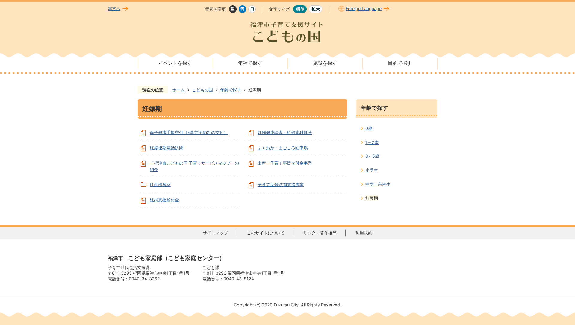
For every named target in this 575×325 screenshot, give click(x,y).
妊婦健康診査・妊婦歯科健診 (285, 132)
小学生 (371, 170)
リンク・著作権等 (320, 232)
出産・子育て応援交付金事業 (285, 162)
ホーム (178, 89)
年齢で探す (250, 63)
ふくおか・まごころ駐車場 (283, 147)
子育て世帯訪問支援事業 (281, 184)
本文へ (114, 8)
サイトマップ (215, 232)
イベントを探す (175, 63)
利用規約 (363, 232)
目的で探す (400, 63)
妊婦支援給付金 (164, 199)
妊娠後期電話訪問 (166, 147)
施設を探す (325, 63)
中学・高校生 (378, 184)
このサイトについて (266, 232)
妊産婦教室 (160, 184)
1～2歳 (372, 142)
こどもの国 (202, 89)
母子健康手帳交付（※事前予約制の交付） (189, 132)
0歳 (368, 128)
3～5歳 (372, 156)
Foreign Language (364, 8)
